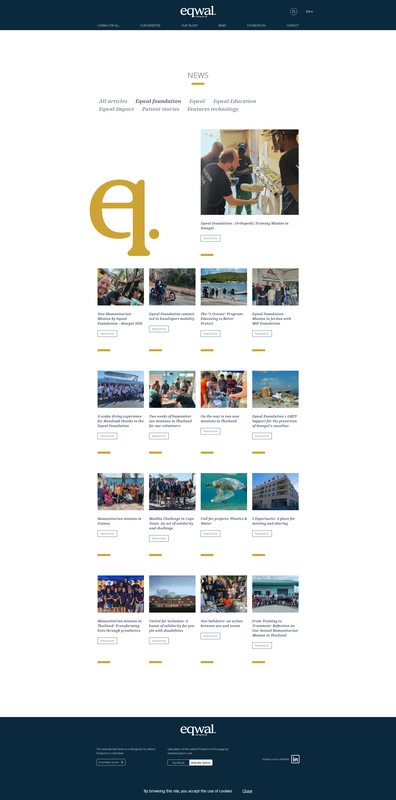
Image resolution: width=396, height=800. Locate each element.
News (222, 25)
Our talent (189, 25)
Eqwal (197, 101)
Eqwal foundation (158, 101)
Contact (292, 25)
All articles (113, 101)
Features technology (213, 109)
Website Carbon (201, 762)
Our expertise (150, 25)
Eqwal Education (234, 101)
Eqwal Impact (116, 109)
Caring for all (108, 25)
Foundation (256, 25)
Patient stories (160, 109)
